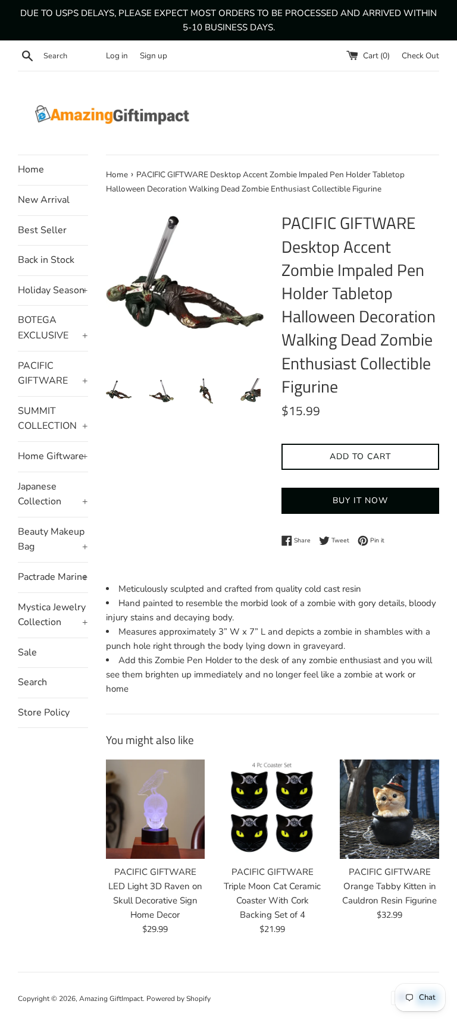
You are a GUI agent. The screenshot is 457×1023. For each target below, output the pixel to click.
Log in (117, 55)
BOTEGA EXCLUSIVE (53, 327)
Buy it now (360, 500)
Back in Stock (46, 259)
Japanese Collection (53, 494)
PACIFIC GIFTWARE (53, 373)
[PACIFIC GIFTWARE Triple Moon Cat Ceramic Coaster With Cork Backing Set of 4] (272, 809)
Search (32, 682)
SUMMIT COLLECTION (53, 418)
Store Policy (44, 712)
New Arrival (44, 199)
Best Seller (42, 230)
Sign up (153, 55)
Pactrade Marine (53, 576)
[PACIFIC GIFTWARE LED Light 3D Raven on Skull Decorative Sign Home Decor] (155, 809)
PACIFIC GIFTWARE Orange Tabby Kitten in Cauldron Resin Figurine (389, 886)
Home (31, 169)
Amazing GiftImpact (111, 998)
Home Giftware (53, 456)
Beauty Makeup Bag (53, 539)
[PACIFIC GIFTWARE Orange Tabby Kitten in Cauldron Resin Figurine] (389, 809)
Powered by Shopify (178, 998)
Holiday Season (53, 290)
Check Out (420, 55)
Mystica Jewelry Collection (53, 615)
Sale (27, 652)
